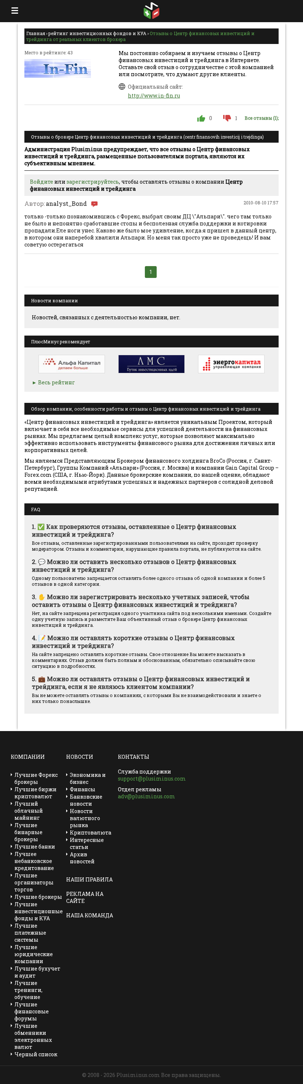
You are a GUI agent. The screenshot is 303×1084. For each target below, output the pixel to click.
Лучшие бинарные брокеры (28, 832)
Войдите (41, 181)
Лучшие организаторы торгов (34, 882)
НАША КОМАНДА (89, 915)
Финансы (82, 789)
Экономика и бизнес (88, 778)
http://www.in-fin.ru (154, 95)
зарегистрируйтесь (93, 181)
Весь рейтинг (56, 382)
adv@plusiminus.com (146, 796)
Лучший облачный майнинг (28, 810)
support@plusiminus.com (152, 778)
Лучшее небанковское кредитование (34, 860)
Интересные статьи (87, 843)
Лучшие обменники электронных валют (33, 1036)
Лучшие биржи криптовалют (35, 793)
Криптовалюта (90, 832)
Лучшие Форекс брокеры (36, 778)
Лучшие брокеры (38, 896)
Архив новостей (82, 858)
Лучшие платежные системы (30, 932)
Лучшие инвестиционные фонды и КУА (38, 911)
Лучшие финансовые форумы (31, 1011)
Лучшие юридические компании (33, 954)
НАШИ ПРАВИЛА (89, 879)
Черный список (35, 1054)
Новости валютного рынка (85, 818)
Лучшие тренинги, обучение (28, 989)
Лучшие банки (34, 846)
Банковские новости (86, 800)
